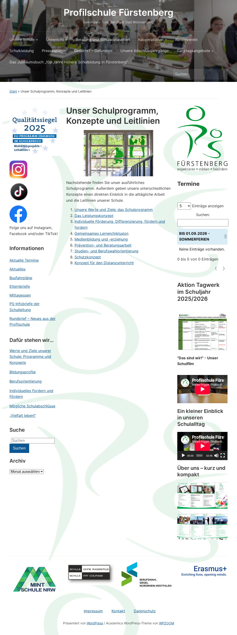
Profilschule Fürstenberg (118, 12)
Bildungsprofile (22, 372)
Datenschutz (145, 611)
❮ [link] (215, 268)
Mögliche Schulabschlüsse (32, 406)
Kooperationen (151, 39)
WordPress (95, 623)
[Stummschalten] (216, 455)
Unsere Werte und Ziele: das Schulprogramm (114, 209)
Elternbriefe (19, 286)
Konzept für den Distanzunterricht (104, 262)
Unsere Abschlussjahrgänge (144, 50)
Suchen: (203, 214)
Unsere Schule (21, 39)
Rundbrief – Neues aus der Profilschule (32, 321)
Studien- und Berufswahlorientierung (106, 251)
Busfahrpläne (20, 278)
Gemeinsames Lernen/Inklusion (101, 233)
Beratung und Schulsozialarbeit (103, 39)
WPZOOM (166, 623)
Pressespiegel (54, 50)
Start (13, 91)
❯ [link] (223, 268)
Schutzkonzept (88, 257)
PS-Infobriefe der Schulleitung (24, 306)
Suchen (221, 74)
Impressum (93, 611)
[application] (202, 446)
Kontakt (118, 611)
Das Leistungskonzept (94, 215)
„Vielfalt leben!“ (22, 415)
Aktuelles (17, 269)
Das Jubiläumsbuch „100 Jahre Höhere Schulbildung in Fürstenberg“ (68, 62)
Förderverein (186, 39)
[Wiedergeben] (183, 455)
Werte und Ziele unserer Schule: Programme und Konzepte (30, 356)
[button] (225, 236)
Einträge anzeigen (208, 206)
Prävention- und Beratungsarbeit (103, 245)
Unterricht (55, 39)
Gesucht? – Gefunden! (93, 50)
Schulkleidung (21, 50)
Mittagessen (20, 295)
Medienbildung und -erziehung (101, 239)
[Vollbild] (222, 455)
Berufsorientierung (25, 381)
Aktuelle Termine (24, 260)
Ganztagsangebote (193, 50)
